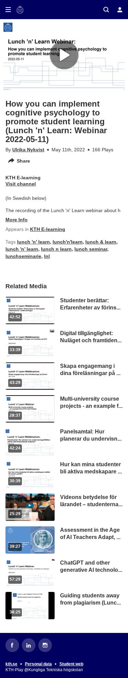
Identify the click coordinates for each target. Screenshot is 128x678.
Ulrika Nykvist (28, 149)
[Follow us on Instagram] (45, 645)
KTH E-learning (47, 229)
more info (16, 219)
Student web (71, 664)
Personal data (38, 664)
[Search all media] (106, 9)
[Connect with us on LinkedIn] (28, 645)
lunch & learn (100, 242)
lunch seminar (90, 249)
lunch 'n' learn (33, 242)
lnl (47, 256)
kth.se (11, 664)
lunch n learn (56, 249)
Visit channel (20, 183)
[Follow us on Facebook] (12, 645)
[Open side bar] (8, 9)
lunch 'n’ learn (21, 249)
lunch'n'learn (68, 242)
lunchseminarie (23, 256)
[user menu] (119, 9)
